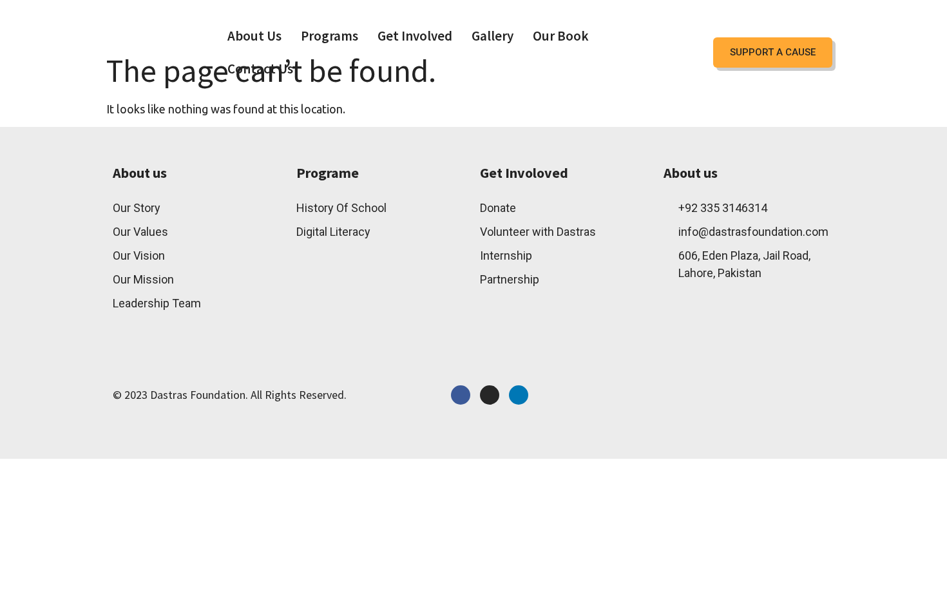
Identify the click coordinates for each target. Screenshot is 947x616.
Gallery (492, 35)
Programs (329, 35)
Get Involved (415, 35)
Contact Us (260, 68)
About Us (254, 35)
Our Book (561, 35)
